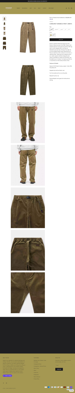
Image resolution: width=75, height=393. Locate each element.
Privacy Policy (36, 379)
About (39, 8)
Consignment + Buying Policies (40, 366)
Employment (51, 8)
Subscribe (59, 369)
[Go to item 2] (4, 24)
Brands (18, 8)
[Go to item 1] (4, 19)
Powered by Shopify (12, 388)
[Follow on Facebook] (3, 383)
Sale (35, 8)
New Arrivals (24, 8)
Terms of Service (37, 376)
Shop (31, 8)
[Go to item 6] (4, 43)
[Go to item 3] (4, 28)
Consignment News (37, 364)
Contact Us (36, 372)
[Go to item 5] (4, 38)
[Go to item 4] (4, 33)
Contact (44, 8)
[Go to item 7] (4, 48)
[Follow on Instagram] (6, 383)
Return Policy (36, 368)
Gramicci (51, 21)
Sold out (61, 39)
